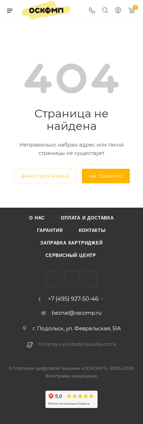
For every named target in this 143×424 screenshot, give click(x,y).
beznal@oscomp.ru (77, 312)
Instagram (71, 278)
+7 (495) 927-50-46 (73, 299)
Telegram (89, 278)
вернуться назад (45, 176)
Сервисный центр (70, 255)
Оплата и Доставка (87, 218)
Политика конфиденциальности (77, 344)
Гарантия (49, 230)
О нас (37, 218)
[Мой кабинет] (118, 11)
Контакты (92, 230)
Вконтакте (54, 278)
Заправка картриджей (71, 243)
